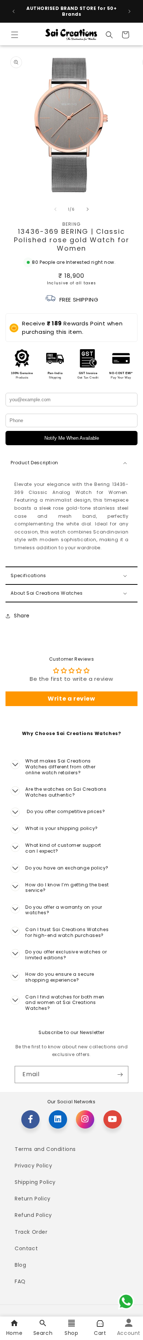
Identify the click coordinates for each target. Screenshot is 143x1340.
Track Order (31, 1232)
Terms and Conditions (45, 1149)
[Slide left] (55, 209)
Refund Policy (33, 1215)
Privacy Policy (33, 1165)
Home (14, 1333)
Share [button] (22, 615)
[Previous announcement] (14, 11)
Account (128, 1333)
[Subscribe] (120, 1074)
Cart (100, 1333)
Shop (71, 1333)
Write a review (71, 698)
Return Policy (33, 1198)
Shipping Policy (35, 1182)
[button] (15, 35)
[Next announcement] (129, 11)
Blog (20, 1265)
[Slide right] (88, 209)
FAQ (20, 1281)
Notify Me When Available (71, 438)
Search (43, 1333)
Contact (26, 1248)
